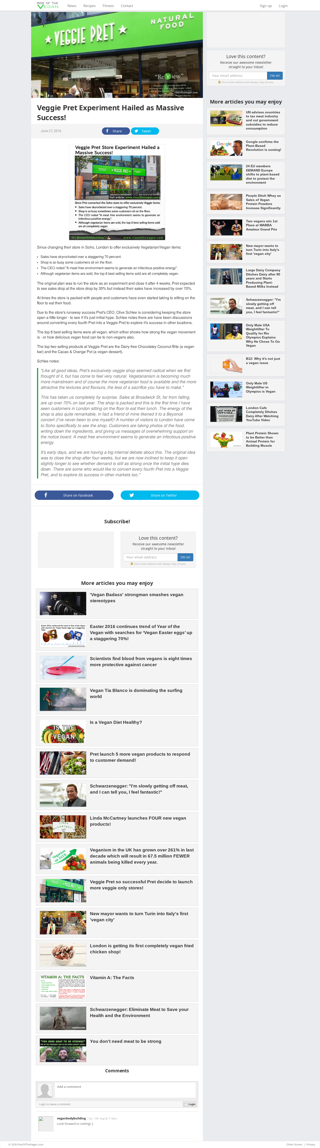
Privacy (310, 1144)
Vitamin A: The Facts (112, 977)
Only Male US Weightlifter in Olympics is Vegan (260, 387)
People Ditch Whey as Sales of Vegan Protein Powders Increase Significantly (263, 202)
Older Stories (294, 1144)
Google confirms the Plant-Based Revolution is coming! (263, 146)
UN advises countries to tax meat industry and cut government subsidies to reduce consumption (263, 120)
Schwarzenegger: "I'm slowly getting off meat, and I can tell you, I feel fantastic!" (263, 306)
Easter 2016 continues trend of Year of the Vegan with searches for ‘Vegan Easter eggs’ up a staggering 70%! (141, 632)
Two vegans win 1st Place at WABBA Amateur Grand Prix (262, 225)
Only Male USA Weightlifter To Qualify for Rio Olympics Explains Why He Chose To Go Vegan (263, 335)
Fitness (108, 5)
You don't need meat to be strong (125, 1041)
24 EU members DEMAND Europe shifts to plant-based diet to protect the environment (262, 174)
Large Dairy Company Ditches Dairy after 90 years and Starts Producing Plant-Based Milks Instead (263, 278)
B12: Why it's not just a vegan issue (263, 360)
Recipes (89, 5)
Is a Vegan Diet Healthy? (116, 722)
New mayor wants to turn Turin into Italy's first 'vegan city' (262, 250)
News (73, 5)
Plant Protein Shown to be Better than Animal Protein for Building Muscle (262, 439)
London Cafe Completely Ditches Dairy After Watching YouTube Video (262, 414)
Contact (127, 5)
